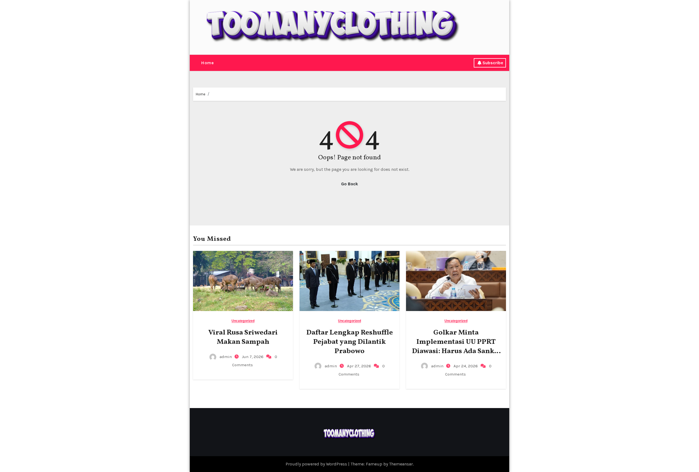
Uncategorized (243, 321)
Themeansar (401, 464)
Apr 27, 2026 (359, 365)
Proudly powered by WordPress (317, 464)
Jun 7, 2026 (253, 356)
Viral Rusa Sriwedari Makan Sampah (243, 337)
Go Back (349, 183)
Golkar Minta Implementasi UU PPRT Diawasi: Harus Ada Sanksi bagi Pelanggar (456, 346)
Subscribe (492, 62)
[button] (195, 63)
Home (207, 62)
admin (225, 356)
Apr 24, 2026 (466, 365)
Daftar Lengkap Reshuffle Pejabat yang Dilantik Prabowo (349, 342)
